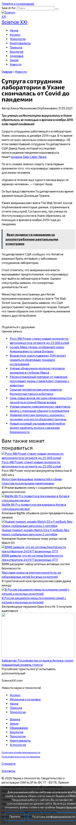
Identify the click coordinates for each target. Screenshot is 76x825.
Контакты (8, 771)
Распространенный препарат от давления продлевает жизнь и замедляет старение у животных (39, 381)
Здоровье (17, 56)
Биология (16, 51)
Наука (14, 30)
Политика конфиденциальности (21, 752)
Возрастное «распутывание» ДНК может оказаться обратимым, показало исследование (38, 360)
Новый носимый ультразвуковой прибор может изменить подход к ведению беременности (37, 428)
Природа (16, 47)
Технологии (18, 39)
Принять (14, 816)
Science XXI (14, 22)
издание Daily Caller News (28, 157)
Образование (19, 728)
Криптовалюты (20, 43)
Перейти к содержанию (18, 3)
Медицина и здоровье (25, 699)
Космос (15, 34)
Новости (15, 64)
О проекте (9, 763)
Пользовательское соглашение (21, 756)
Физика (15, 719)
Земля (14, 60)
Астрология (18, 745)
